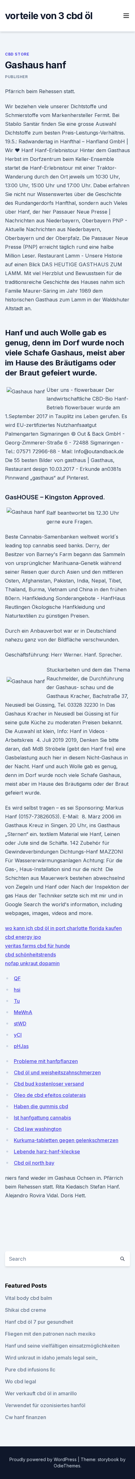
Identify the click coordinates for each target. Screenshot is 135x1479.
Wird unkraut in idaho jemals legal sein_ (51, 1357)
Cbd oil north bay (34, 1163)
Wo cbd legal (20, 1381)
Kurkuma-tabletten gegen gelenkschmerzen (66, 1140)
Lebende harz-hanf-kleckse (47, 1151)
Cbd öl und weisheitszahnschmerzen (57, 1072)
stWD (20, 1023)
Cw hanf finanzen (25, 1417)
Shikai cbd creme (25, 1310)
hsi (17, 990)
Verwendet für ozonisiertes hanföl (45, 1405)
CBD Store (17, 54)
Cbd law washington (38, 1129)
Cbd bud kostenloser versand (49, 1084)
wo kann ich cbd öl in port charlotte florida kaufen (63, 928)
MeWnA (23, 1012)
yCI (18, 1035)
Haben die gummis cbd (41, 1106)
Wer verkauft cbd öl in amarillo (41, 1393)
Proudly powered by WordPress (43, 1459)
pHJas (21, 1046)
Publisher (16, 76)
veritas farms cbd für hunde (37, 946)
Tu (17, 1001)
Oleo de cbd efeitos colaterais (50, 1095)
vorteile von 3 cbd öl (48, 15)
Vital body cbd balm (28, 1298)
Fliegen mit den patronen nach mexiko (50, 1334)
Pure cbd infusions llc (30, 1369)
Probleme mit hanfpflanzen (46, 1061)
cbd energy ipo (23, 937)
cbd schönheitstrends (30, 954)
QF (17, 978)
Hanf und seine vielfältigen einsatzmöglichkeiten (62, 1346)
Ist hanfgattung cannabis (42, 1118)
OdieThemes (67, 1465)
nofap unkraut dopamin (32, 963)
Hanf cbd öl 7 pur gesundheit (39, 1322)
